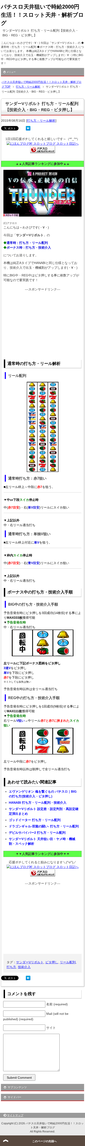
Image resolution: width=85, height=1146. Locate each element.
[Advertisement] (43, 323)
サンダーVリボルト (30, 962)
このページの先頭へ (44, 1141)
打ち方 (11, 967)
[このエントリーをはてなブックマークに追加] (28, 128)
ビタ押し (51, 962)
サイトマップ (15, 1115)
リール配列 (68, 962)
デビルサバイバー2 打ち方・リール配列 (37, 832)
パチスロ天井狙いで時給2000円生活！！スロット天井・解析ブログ (42, 15)
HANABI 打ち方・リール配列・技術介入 (37, 802)
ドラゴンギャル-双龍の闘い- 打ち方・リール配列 (44, 826)
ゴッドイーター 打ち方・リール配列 (35, 820)
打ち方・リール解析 (41, 120)
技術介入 (24, 967)
